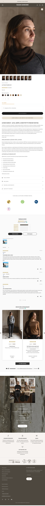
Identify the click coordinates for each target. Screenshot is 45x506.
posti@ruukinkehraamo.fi (6, 496)
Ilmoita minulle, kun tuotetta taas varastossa (22, 117)
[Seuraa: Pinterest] (8, 499)
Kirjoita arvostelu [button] (15, 234)
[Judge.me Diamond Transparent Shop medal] (24, 461)
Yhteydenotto (4, 467)
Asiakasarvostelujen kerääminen (7, 477)
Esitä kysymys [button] (29, 234)
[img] (5, 250)
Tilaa (29, 478)
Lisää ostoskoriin (22, 113)
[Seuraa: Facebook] (2, 499)
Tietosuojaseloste (5, 473)
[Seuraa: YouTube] (11, 499)
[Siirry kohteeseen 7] (26, 78)
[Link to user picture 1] (5, 265)
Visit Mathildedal (4, 479)
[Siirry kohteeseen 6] (22, 78)
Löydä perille (22, 426)
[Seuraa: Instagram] (5, 499)
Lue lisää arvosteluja (22, 363)
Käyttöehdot (4, 475)
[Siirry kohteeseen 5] (18, 78)
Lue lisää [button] (4, 294)
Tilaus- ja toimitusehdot (6, 469)
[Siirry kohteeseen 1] (3, 78)
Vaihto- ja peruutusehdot (6, 471)
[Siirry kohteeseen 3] (11, 78)
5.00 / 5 (25, 221)
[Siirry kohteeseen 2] (7, 78)
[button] (4, 87)
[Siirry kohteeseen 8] (29, 78)
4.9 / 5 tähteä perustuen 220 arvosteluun (24, 368)
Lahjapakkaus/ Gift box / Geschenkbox (10, 108)
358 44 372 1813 (5, 493)
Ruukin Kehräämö (5, 82)
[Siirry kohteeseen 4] (14, 78)
